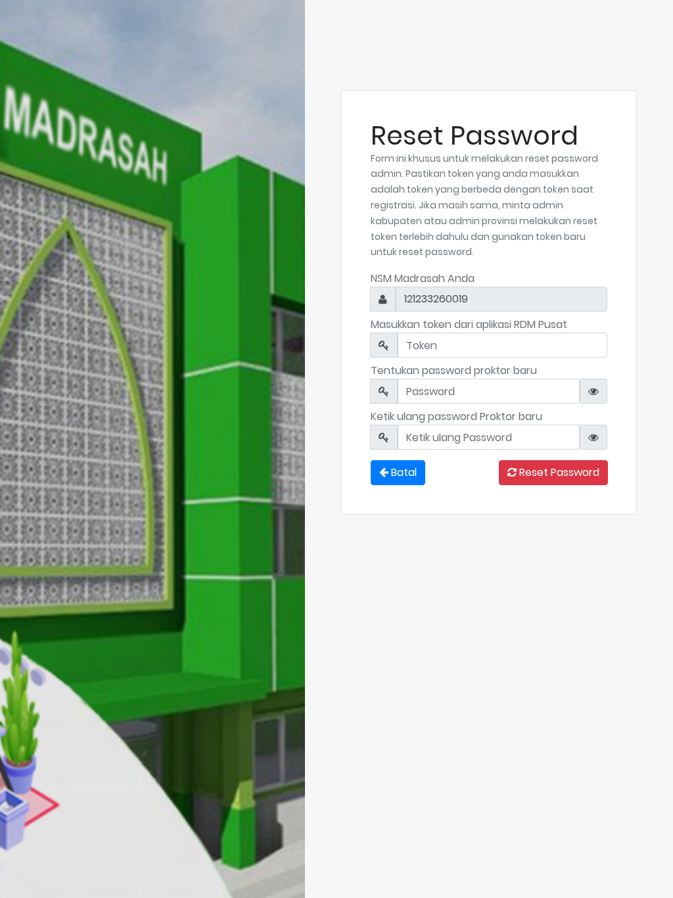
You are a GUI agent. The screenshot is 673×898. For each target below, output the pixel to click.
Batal (402, 472)
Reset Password (558, 472)
